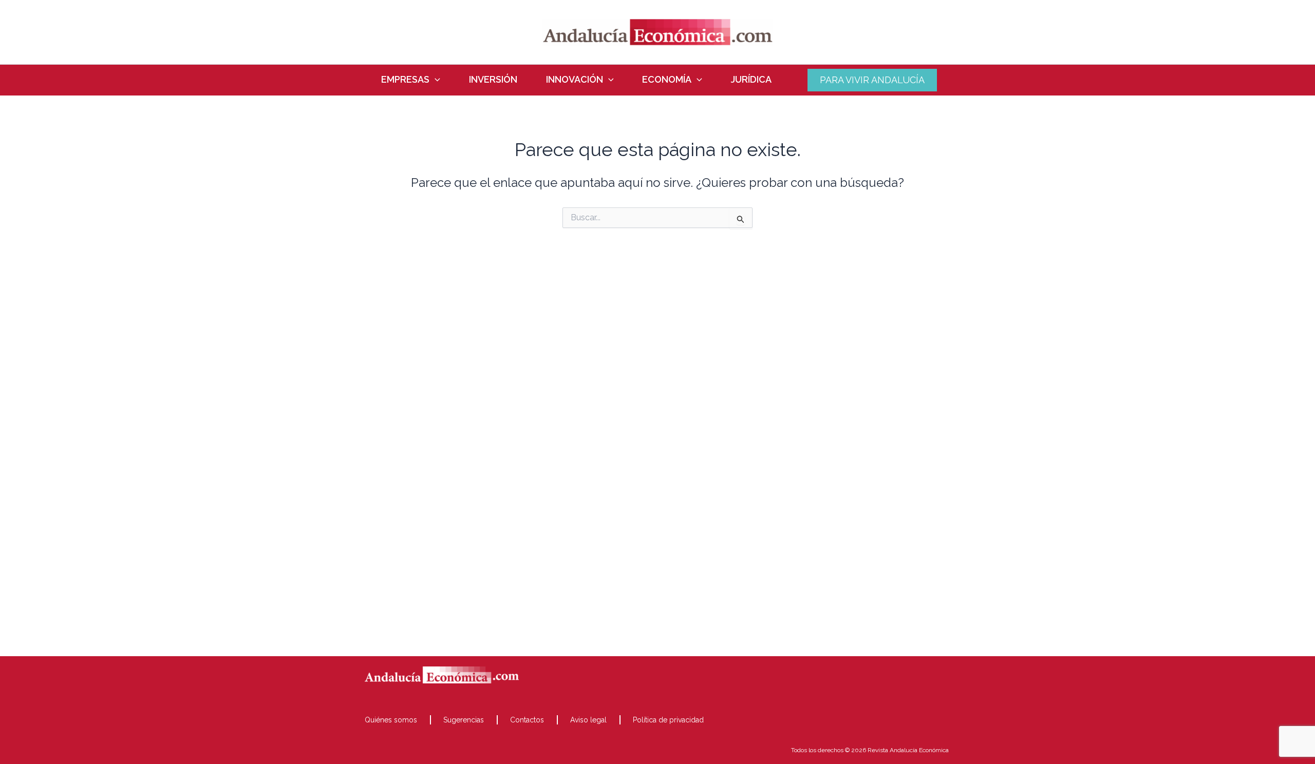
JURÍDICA (751, 79)
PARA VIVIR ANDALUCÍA (872, 79)
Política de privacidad (668, 720)
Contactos (527, 720)
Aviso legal (588, 720)
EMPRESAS (405, 79)
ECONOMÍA (666, 79)
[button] (434, 79)
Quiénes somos (391, 720)
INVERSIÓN (493, 79)
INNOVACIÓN (574, 79)
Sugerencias (463, 720)
